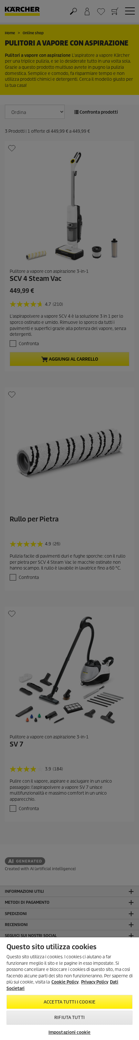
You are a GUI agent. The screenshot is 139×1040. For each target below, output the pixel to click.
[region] (69, 988)
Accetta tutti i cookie (69, 1002)
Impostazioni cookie (69, 1032)
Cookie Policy (65, 982)
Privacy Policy (94, 982)
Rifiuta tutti (69, 1017)
